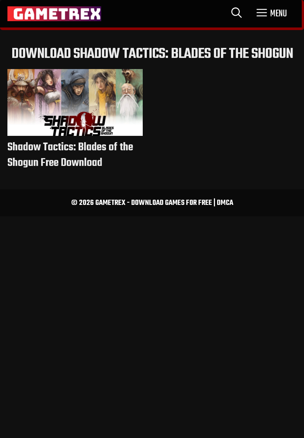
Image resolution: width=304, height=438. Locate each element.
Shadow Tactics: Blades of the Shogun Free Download (70, 155)
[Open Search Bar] (236, 14)
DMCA (225, 203)
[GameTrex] (54, 14)
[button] (271, 14)
